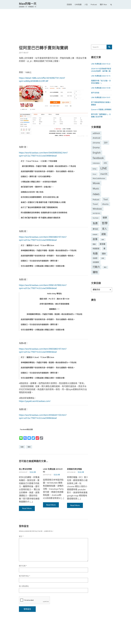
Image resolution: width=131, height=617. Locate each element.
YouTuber (95, 218)
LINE (103, 168)
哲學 (105, 223)
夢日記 (95, 229)
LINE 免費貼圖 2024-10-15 (100, 76)
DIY (106, 142)
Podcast (94, 4)
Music (96, 188)
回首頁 (69, 4)
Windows (97, 208)
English (97, 152)
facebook (98, 158)
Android (96, 138)
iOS (105, 163)
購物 (95, 272)
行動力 (96, 266)
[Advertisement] (65, 24)
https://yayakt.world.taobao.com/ (34, 401)
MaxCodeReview (99, 178)
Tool (105, 199)
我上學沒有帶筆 (25, 469)
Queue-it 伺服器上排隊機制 (101, 109)
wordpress (96, 213)
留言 (21, 536)
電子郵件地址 (24, 576)
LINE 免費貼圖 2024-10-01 (100, 97)
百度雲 (95, 258)
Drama (96, 147)
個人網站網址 (24, 586)
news (96, 194)
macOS (103, 173)
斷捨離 (102, 244)
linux (94, 174)
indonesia (96, 163)
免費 (95, 223)
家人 (104, 228)
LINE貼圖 (78, 4)
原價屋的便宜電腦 (74, 469)
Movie (96, 183)
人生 (86, 4)
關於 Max (103, 4)
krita (94, 169)
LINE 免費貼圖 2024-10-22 (100, 64)
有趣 (22, 447)
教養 (94, 244)
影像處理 (95, 234)
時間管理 (96, 248)
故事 (95, 239)
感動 (103, 234)
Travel (95, 204)
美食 (103, 258)
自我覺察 (96, 262)
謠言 (105, 267)
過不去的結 (95, 93)
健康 (105, 217)
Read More (27, 508)
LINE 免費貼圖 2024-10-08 (100, 88)
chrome (96, 142)
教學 (103, 239)
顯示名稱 (23, 566)
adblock (96, 133)
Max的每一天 (27, 4)
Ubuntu (105, 204)
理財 (29, 447)
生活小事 (33, 472)
